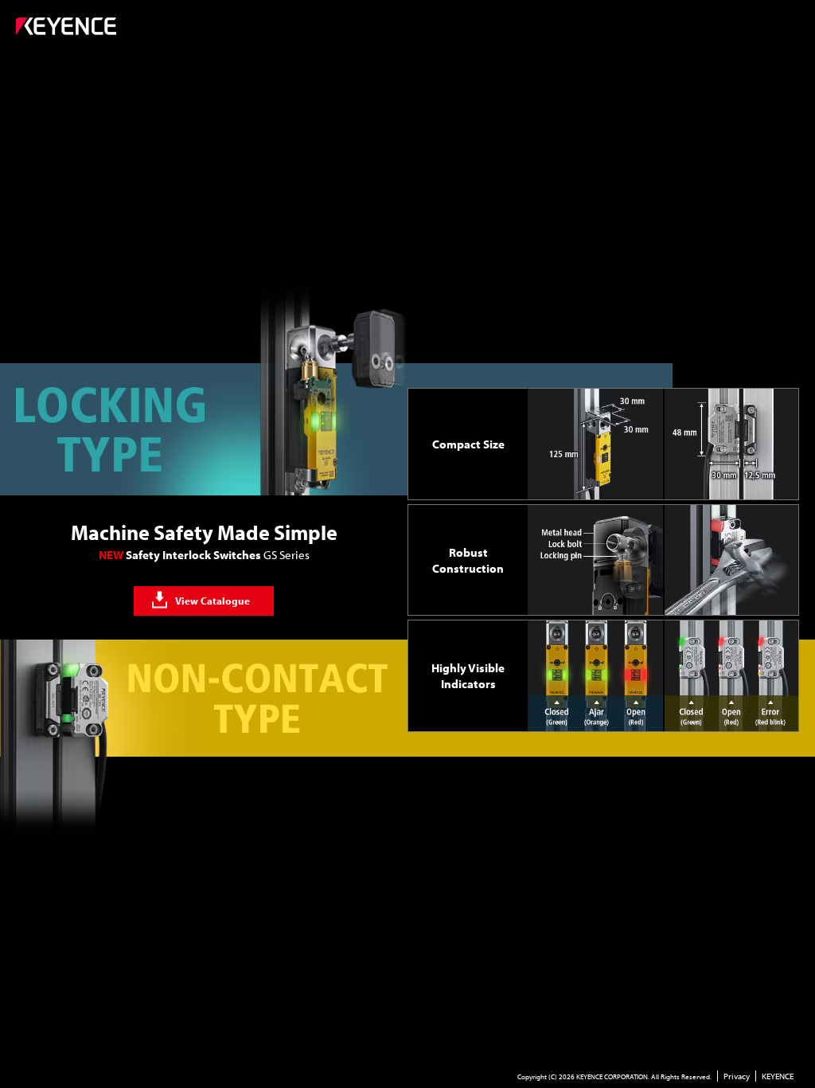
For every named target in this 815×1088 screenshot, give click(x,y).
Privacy (736, 1076)
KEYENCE (778, 1076)
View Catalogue (212, 600)
